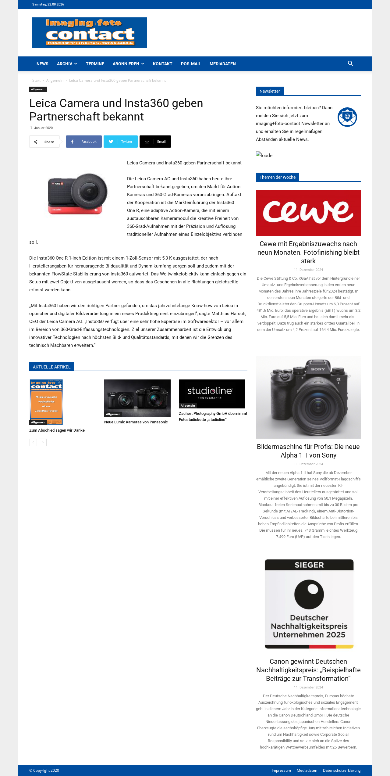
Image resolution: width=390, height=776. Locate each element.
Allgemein (54, 80)
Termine (95, 63)
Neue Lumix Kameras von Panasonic (136, 422)
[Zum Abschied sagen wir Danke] (63, 402)
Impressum (281, 770)
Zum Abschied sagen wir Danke (57, 430)
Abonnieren (126, 63)
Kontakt (162, 63)
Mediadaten (223, 63)
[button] (350, 64)
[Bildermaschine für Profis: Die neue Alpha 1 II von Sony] (308, 393)
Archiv (64, 63)
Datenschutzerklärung (342, 770)
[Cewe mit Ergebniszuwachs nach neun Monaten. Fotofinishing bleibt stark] (308, 213)
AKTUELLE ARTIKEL (52, 367)
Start (36, 80)
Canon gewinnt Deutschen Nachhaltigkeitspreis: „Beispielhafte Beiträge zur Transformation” (308, 670)
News (42, 63)
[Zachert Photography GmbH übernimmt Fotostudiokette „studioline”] (213, 393)
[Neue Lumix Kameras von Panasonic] (138, 398)
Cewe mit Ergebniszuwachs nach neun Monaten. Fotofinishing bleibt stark (308, 252)
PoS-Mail (191, 63)
